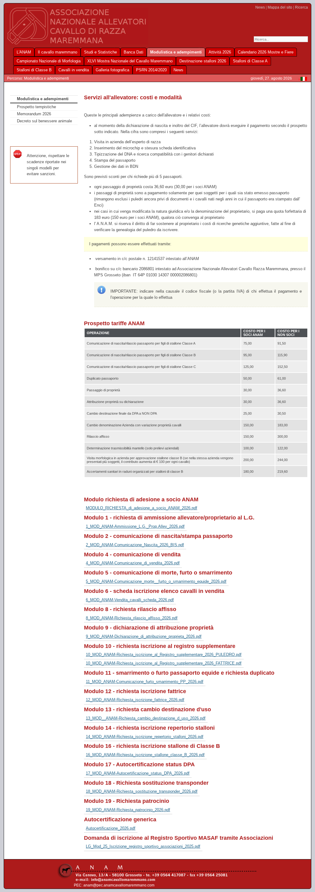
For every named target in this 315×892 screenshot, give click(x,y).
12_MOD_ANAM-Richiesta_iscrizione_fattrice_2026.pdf (135, 699)
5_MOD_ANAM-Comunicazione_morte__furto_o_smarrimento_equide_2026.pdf (156, 581)
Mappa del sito (280, 7)
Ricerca (301, 7)
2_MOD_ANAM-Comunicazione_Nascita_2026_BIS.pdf (135, 545)
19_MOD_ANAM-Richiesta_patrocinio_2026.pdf (128, 809)
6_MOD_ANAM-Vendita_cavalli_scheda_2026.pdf (130, 600)
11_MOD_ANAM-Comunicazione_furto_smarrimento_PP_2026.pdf (144, 681)
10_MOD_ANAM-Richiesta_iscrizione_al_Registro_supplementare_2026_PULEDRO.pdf (163, 654)
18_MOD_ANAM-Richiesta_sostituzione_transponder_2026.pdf (141, 791)
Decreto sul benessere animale (44, 121)
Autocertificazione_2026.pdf (110, 828)
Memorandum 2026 (34, 114)
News (260, 7)
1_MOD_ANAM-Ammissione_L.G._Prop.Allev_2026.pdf (135, 526)
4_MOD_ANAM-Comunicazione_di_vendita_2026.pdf (133, 563)
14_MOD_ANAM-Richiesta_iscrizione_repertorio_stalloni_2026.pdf (144, 736)
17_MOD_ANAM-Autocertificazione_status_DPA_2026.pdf (137, 773)
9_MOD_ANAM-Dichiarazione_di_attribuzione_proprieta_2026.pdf (143, 636)
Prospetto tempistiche (36, 107)
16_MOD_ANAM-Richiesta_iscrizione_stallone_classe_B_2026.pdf (145, 754)
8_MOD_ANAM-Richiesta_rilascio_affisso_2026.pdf (131, 618)
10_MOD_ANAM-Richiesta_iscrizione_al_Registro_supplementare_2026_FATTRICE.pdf (163, 663)
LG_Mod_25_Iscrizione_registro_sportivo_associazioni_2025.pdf (143, 846)
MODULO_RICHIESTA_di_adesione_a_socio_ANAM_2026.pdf (141, 508)
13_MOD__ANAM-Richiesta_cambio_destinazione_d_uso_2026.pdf (145, 718)
